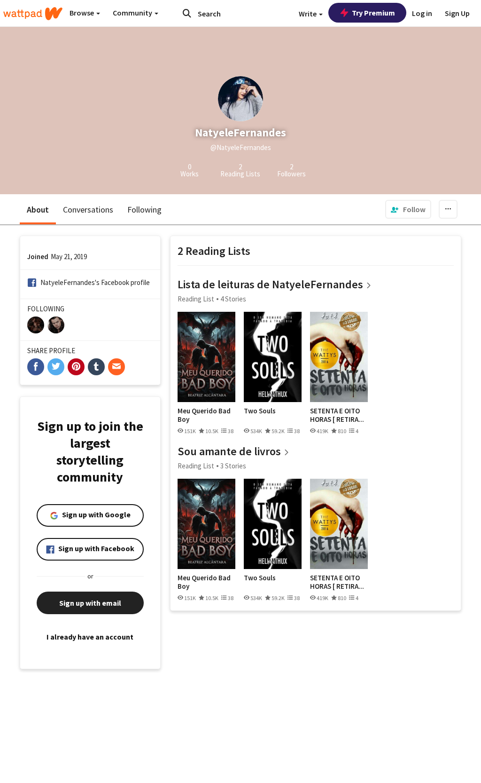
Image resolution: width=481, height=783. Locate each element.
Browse (82, 12)
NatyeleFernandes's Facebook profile (95, 282)
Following (144, 209)
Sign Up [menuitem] (457, 13)
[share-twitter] (55, 366)
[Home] (32, 13)
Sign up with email (90, 603)
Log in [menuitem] (422, 13)
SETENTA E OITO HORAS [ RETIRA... (337, 415)
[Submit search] (187, 13)
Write (308, 13)
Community (133, 12)
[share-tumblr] (96, 366)
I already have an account (90, 636)
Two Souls (260, 411)
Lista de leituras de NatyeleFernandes (270, 284)
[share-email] (116, 366)
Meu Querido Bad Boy (204, 415)
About (38, 209)
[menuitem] (408, 209)
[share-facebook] (35, 366)
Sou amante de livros (229, 451)
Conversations (88, 209)
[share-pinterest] (76, 366)
